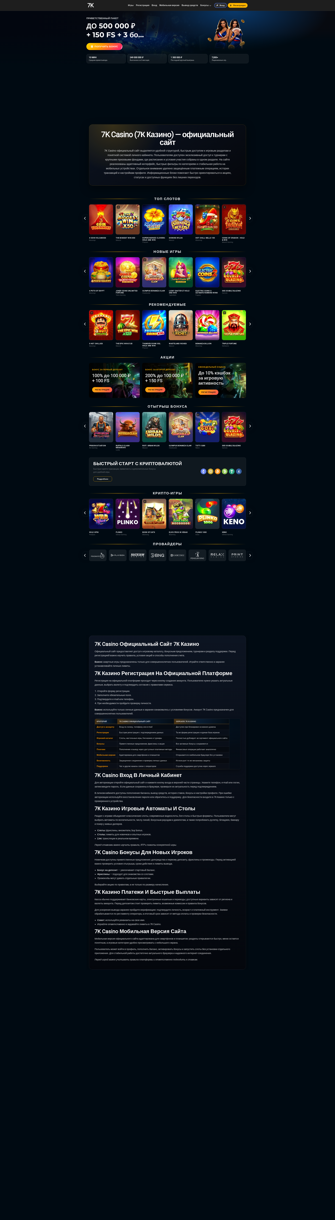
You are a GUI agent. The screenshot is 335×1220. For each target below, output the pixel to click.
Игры (131, 5)
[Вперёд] (250, 218)
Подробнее (102, 479)
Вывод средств (190, 5)
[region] (167, 223)
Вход (154, 5)
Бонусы (204, 5)
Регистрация (142, 5)
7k (90, 5)
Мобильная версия (169, 5)
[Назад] (85, 218)
